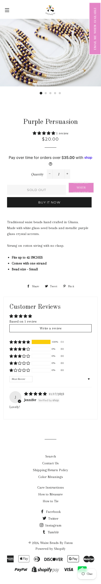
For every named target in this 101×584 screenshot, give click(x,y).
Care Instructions (50, 487)
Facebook (53, 512)
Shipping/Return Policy (50, 470)
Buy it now (49, 202)
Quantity (37, 174)
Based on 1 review (23, 321)
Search (50, 456)
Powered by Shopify (50, 549)
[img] (36, 394)
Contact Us (50, 463)
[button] (95, 28)
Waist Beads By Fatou (56, 543)
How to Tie (50, 501)
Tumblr (53, 532)
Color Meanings (50, 477)
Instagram (53, 525)
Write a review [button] (51, 328)
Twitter (52, 518)
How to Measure (50, 494)
